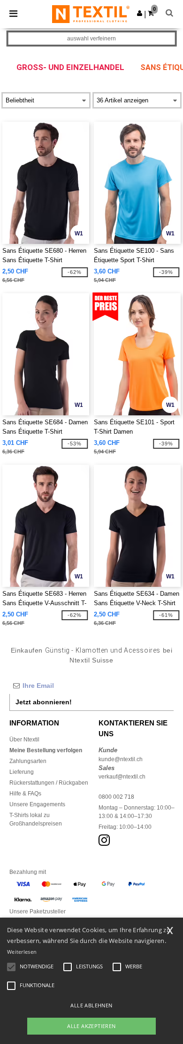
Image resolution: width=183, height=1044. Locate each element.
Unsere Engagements (37, 804)
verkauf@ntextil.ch (122, 776)
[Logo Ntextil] (91, 13)
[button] (139, 13)
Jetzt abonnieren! (43, 702)
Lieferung (21, 772)
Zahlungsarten (27, 761)
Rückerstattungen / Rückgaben (48, 782)
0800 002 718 (116, 797)
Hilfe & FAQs (25, 793)
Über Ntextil (24, 739)
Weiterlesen (22, 951)
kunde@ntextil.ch (121, 759)
